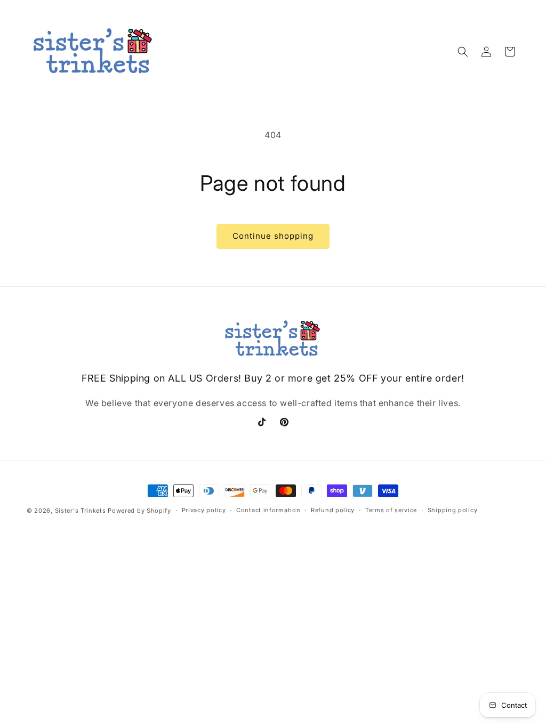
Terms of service (391, 510)
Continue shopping (273, 236)
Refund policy (333, 510)
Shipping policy (453, 510)
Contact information (268, 510)
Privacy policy (204, 510)
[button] (463, 51)
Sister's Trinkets (80, 510)
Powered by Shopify (139, 510)
